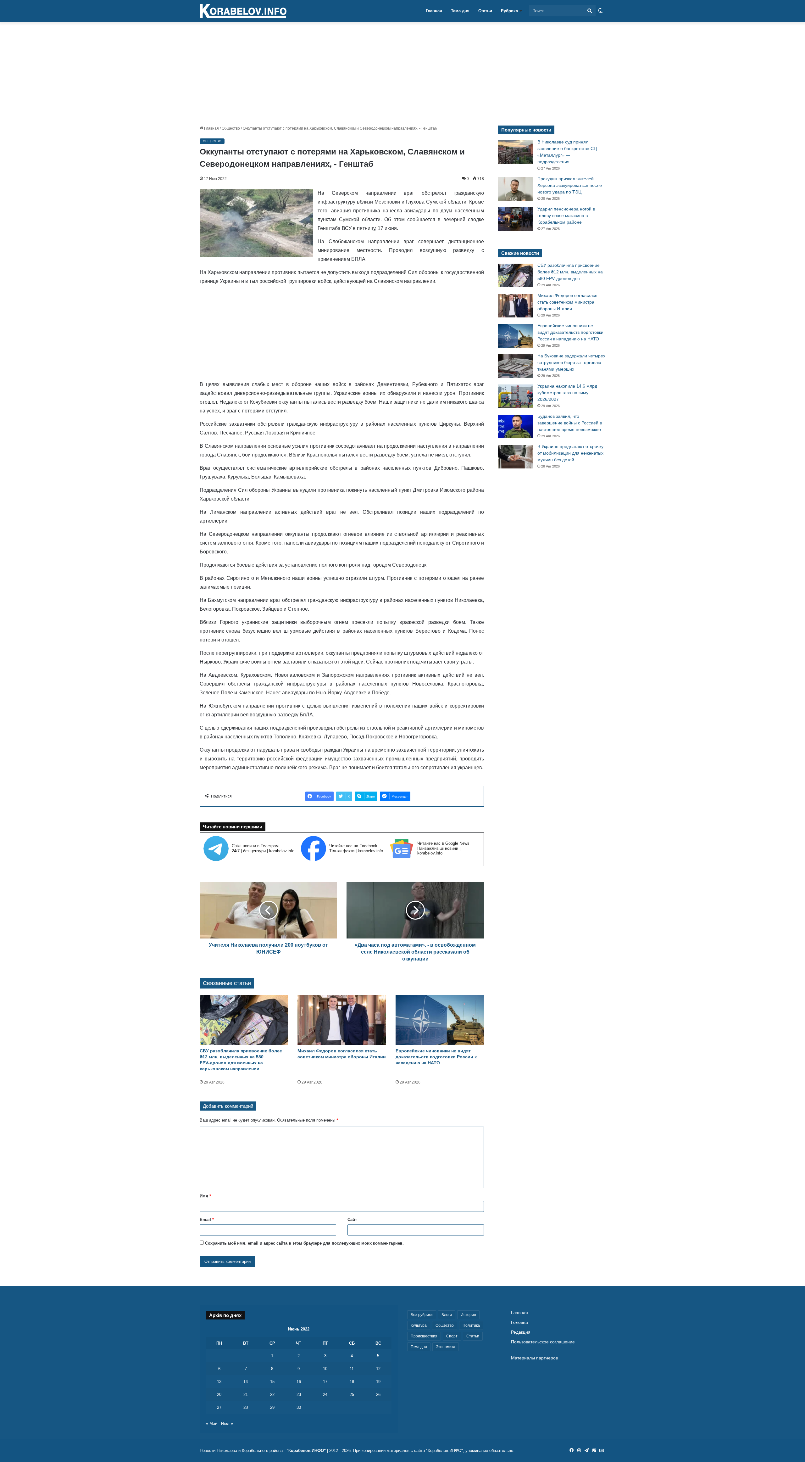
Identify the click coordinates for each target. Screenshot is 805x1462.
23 (299, 1394)
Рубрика (509, 10)
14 (245, 1381)
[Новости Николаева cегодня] (243, 11)
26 (378, 1394)
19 (378, 1381)
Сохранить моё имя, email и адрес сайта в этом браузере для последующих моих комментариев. (304, 1243)
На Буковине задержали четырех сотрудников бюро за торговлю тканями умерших (571, 362)
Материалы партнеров (534, 1358)
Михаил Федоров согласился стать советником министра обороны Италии (567, 302)
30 (299, 1407)
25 (352, 1394)
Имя (205, 1196)
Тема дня (460, 10)
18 (352, 1381)
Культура (419, 1325)
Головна (519, 1322)
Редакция (520, 1332)
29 (272, 1407)
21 (245, 1394)
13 (219, 1381)
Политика (471, 1325)
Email (207, 1219)
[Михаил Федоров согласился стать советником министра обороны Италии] (341, 1020)
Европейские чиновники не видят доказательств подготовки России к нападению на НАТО (436, 1056)
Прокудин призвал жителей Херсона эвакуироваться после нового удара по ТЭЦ (569, 185)
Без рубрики (422, 1315)
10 (325, 1368)
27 (219, 1407)
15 (272, 1381)
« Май (211, 1423)
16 (299, 1381)
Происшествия (424, 1336)
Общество (231, 128)
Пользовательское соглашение (543, 1342)
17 (325, 1381)
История (468, 1315)
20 (219, 1394)
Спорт (452, 1336)
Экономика (445, 1347)
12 (378, 1368)
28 (245, 1407)
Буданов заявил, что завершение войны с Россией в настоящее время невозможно (569, 423)
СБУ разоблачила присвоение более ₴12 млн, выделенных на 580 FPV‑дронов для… (570, 272)
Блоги (446, 1315)
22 (272, 1394)
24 (325, 1394)
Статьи (485, 10)
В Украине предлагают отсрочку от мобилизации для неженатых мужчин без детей (570, 453)
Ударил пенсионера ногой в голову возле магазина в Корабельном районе (566, 215)
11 (352, 1368)
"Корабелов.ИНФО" (306, 1450)
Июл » (227, 1423)
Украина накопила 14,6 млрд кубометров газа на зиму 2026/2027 (567, 393)
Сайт (352, 1219)
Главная (434, 10)
